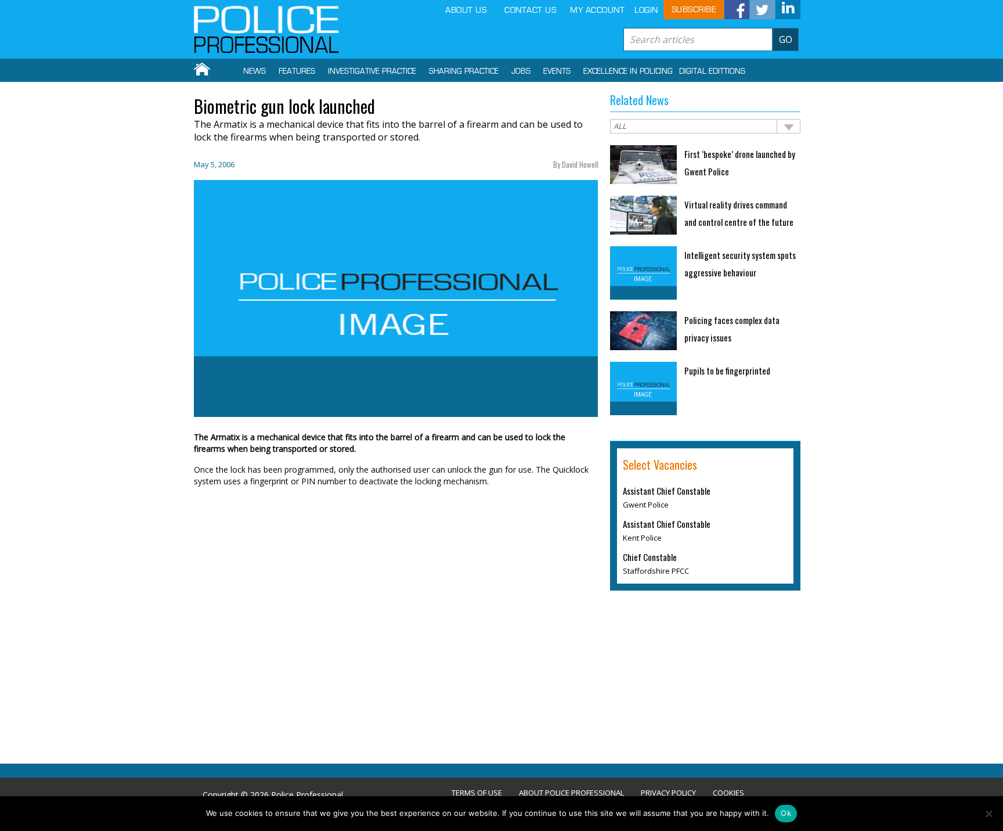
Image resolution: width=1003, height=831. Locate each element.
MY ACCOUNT (597, 10)
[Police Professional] (266, 29)
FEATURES (297, 71)
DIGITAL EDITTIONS (712, 71)
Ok (786, 813)
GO (785, 39)
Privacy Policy (668, 793)
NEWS (254, 71)
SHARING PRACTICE (464, 71)
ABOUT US (465, 10)
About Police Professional (571, 793)
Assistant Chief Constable (666, 490)
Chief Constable (650, 557)
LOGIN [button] (646, 10)
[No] (988, 813)
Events (557, 71)
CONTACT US (530, 10)
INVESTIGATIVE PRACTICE (372, 71)
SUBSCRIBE (694, 10)
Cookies (728, 793)
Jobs (521, 71)
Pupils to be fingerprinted (727, 370)
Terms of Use (477, 793)
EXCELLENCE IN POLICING (628, 71)
